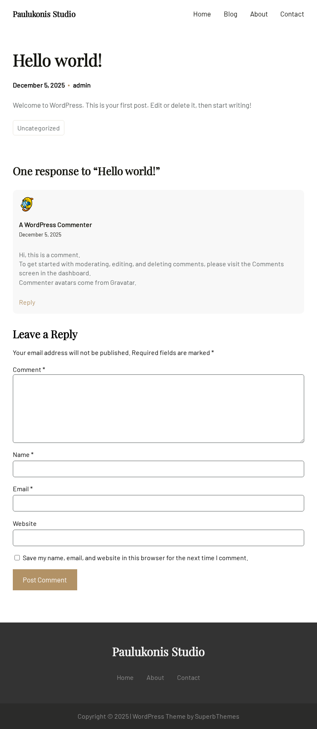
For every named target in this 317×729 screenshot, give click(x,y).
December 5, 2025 (40, 234)
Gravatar (122, 282)
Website (25, 523)
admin (82, 85)
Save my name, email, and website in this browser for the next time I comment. (135, 557)
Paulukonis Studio (44, 13)
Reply (27, 302)
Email (23, 488)
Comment (29, 369)
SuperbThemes (217, 716)
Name (23, 454)
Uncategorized (38, 128)
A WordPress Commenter (55, 224)
